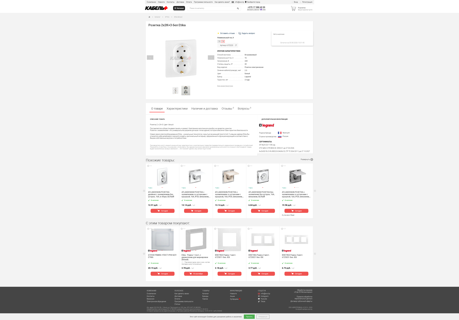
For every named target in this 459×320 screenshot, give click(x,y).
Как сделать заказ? (222, 2)
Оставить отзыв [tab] (226, 33)
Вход (296, 2)
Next (315, 191)
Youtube (264, 299)
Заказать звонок (253, 9)
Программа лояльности (203, 2)
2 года (247, 80)
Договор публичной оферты (301, 301)
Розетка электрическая (254, 67)
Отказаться (263, 317)
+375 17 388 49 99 (256, 7)
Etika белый (178, 17)
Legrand (248, 77)
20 (246, 64)
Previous (144, 191)
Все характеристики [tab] (225, 86)
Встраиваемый (251, 55)
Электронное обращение (156, 301)
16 (246, 58)
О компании (151, 2)
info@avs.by (265, 294)
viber (264, 9)
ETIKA (167, 17)
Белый (247, 73)
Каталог (157, 17)
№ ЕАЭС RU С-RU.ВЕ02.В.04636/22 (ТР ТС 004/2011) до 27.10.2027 (284, 151)
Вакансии (150, 299)
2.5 (246, 70)
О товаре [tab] (157, 108)
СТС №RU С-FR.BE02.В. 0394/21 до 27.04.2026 (276, 148)
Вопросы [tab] (244, 108)
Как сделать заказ (182, 294)
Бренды (205, 296)
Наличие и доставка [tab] (204, 108)
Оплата (189, 2)
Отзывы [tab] (228, 108)
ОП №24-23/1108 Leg (267, 145)
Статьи (177, 304)
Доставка (180, 2)
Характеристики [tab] (177, 108)
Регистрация (307, 2)
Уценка (205, 299)
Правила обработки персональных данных (303, 298)
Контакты (171, 2)
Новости (161, 2)
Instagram (264, 296)
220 (246, 61)
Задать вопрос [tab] (248, 33)
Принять (249, 317)
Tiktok (263, 301)
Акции (232, 296)
